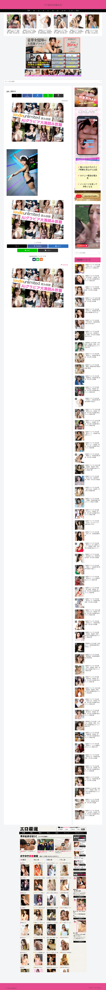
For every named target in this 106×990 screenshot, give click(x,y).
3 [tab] (55, 37)
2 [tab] (53, 37)
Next (101, 24)
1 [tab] (50, 37)
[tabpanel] (13, 24)
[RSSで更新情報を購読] (41, 259)
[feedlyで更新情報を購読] (37, 259)
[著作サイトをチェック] (34, 259)
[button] (100, 81)
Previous (5, 24)
